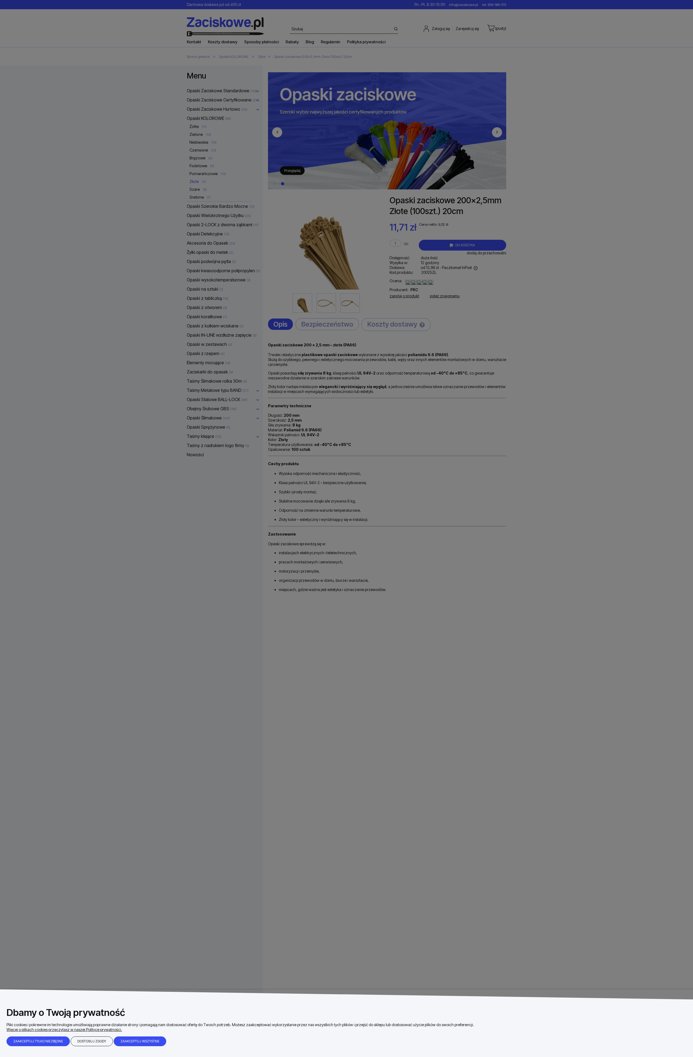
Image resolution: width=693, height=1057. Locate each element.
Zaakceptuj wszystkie (139, 1041)
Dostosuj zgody (91, 1041)
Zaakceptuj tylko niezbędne (38, 1041)
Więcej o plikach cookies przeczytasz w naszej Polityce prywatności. (64, 1029)
